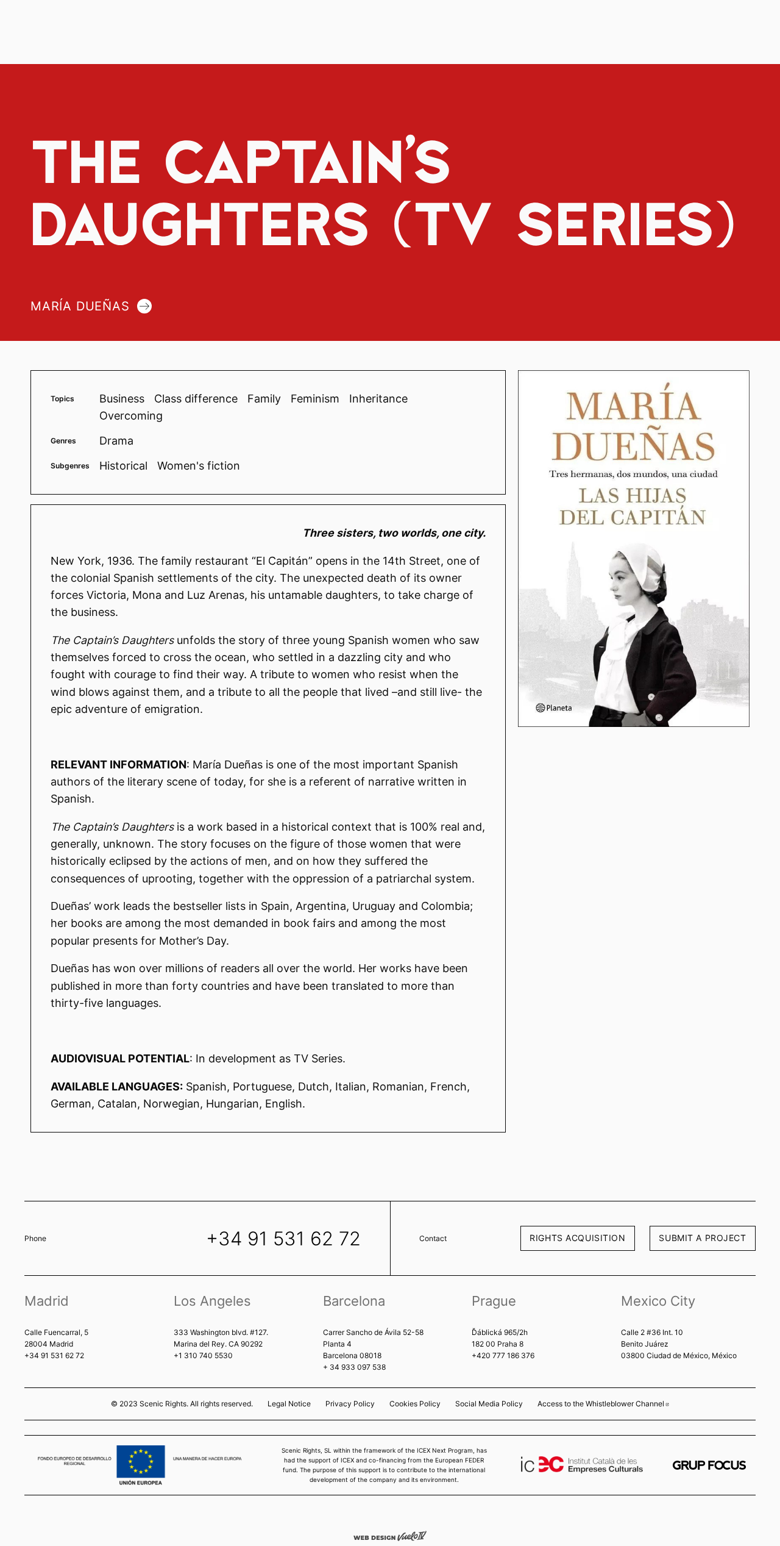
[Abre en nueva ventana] (709, 1465)
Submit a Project (702, 1238)
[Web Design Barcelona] (390, 1535)
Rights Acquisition (577, 1238)
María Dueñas (80, 306)
